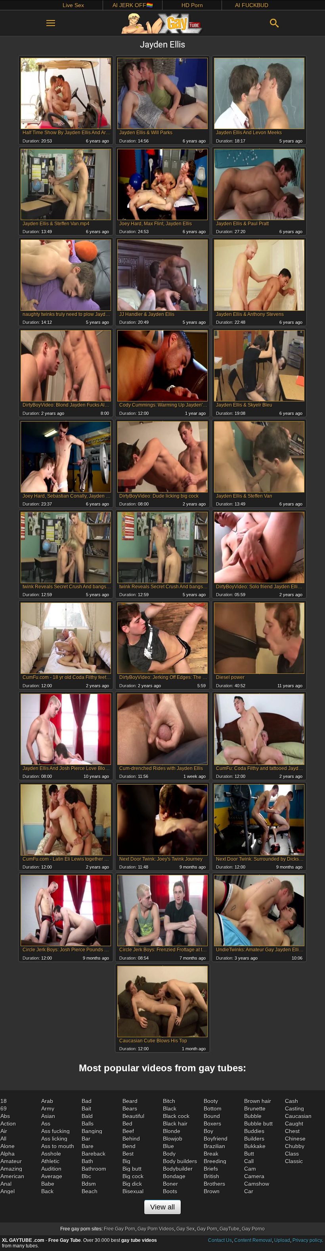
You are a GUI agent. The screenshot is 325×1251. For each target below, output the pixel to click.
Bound (212, 1116)
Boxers (212, 1123)
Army (47, 1108)
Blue (168, 1146)
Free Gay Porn (119, 1229)
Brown (212, 1191)
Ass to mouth (57, 1146)
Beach (90, 1191)
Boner (170, 1183)
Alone (7, 1146)
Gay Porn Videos (156, 1229)
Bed (127, 1123)
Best (128, 1153)
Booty (211, 1101)
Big (126, 1161)
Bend (129, 1146)
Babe (47, 1183)
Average (51, 1176)
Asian (48, 1116)
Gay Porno (253, 1229)
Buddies (254, 1131)
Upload (282, 1240)
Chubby (294, 1146)
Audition (51, 1168)
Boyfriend (216, 1138)
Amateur (11, 1161)
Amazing (11, 1168)
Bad (87, 1101)
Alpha (7, 1153)
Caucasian (298, 1116)
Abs (5, 1116)
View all (162, 1207)
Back (47, 1191)
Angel (7, 1191)
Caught (294, 1123)
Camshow (256, 1183)
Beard (130, 1101)
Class (292, 1153)
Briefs (211, 1168)
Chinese (295, 1138)
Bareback (93, 1153)
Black (169, 1108)
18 (3, 1101)
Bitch (169, 1101)
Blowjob (172, 1138)
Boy (208, 1131)
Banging (92, 1131)
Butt (249, 1153)
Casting (294, 1108)
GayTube (229, 1229)
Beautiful (133, 1116)
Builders (254, 1138)
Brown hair (257, 1101)
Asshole (51, 1153)
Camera (254, 1176)
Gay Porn (207, 1229)
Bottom (213, 1108)
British (211, 1176)
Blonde (171, 1131)
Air (3, 1131)
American (12, 1176)
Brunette (255, 1108)
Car (248, 1191)
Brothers (214, 1183)
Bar (86, 1138)
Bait (86, 1108)
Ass (45, 1123)
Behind (131, 1138)
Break (211, 1153)
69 (3, 1108)
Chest (292, 1131)
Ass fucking (55, 1131)
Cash (291, 1101)
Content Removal (253, 1240)
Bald (87, 1116)
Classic (294, 1161)
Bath (87, 1161)
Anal (5, 1183)
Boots (170, 1191)
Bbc (86, 1176)
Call (249, 1161)
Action (8, 1123)
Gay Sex (185, 1229)
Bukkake (255, 1146)
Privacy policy (307, 1240)
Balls (88, 1123)
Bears (129, 1108)
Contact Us (220, 1240)
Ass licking (54, 1138)
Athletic (50, 1161)
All (3, 1138)
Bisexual (132, 1191)
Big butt (131, 1168)
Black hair (175, 1123)
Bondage (174, 1176)
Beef (128, 1131)
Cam (250, 1168)
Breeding (215, 1161)
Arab (47, 1101)
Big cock (132, 1176)
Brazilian (214, 1146)
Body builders (180, 1161)
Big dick (132, 1183)
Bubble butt (258, 1123)
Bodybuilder (178, 1168)
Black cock (176, 1116)
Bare (88, 1146)
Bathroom (94, 1168)
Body (169, 1153)
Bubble (253, 1116)
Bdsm (89, 1183)
